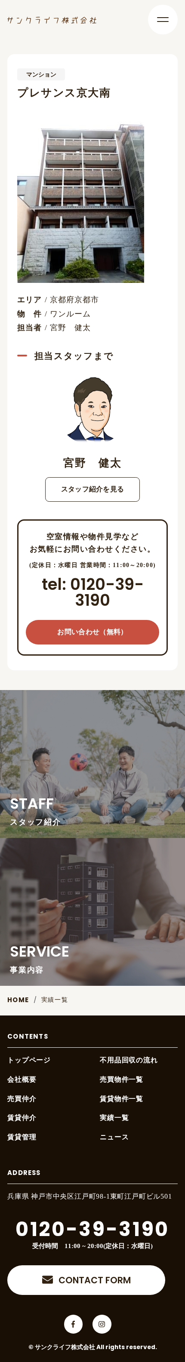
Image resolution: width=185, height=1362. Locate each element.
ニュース (114, 1137)
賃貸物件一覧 (121, 1098)
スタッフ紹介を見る (92, 489)
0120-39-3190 (92, 1231)
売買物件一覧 (121, 1079)
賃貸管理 (21, 1137)
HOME (18, 1000)
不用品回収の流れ (128, 1060)
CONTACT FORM (95, 1281)
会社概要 (21, 1079)
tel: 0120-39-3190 (93, 594)
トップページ (29, 1060)
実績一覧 (54, 1000)
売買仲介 (21, 1098)
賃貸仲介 (21, 1117)
